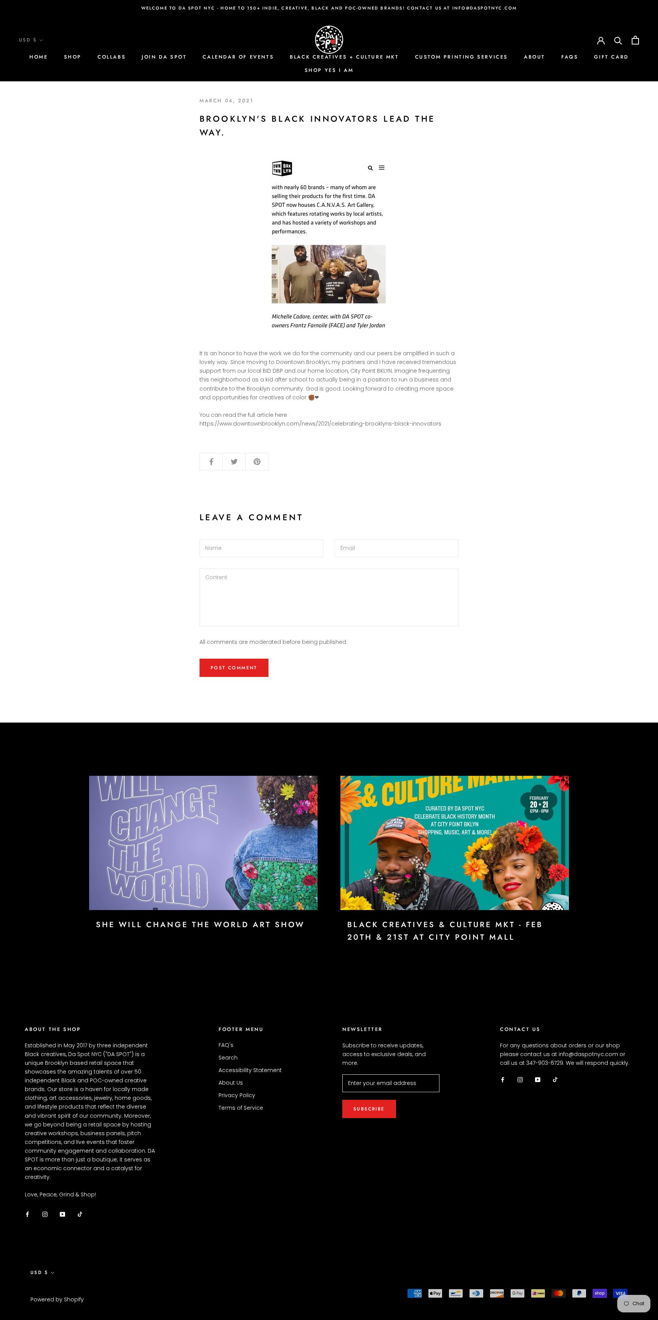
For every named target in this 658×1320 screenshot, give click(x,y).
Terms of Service (241, 1108)
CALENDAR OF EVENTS (238, 56)
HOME (38, 56)
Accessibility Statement (250, 1070)
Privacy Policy (237, 1095)
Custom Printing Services (461, 56)
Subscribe (369, 1109)
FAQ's (226, 1045)
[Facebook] (27, 1214)
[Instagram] (45, 1214)
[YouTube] (62, 1214)
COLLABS (111, 56)
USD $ (28, 40)
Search (228, 1057)
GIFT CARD (611, 56)
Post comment (234, 667)
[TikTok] (80, 1214)
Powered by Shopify (57, 1299)
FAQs (569, 56)
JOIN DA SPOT (164, 56)
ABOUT (534, 56)
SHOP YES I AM (329, 70)
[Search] (618, 40)
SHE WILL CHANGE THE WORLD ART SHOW (200, 924)
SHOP (72, 56)
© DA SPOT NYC (53, 1289)
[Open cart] (635, 40)
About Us (231, 1082)
